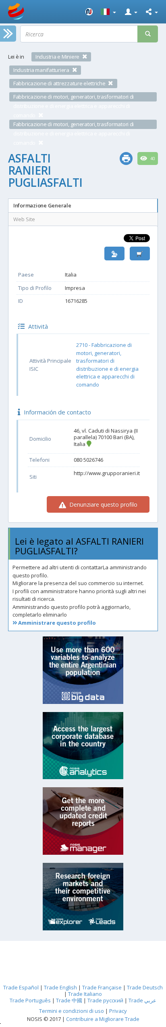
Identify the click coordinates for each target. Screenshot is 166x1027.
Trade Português (30, 1000)
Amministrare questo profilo (56, 622)
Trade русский (105, 1000)
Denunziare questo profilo (102, 504)
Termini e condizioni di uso (71, 1010)
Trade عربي (142, 1000)
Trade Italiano (85, 993)
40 (152, 158)
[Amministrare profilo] (114, 254)
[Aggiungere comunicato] (140, 254)
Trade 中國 (69, 1000)
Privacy (118, 1010)
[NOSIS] (89, 11)
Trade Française (102, 987)
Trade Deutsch (145, 987)
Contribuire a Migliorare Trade (102, 1019)
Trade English (60, 987)
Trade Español (21, 987)
